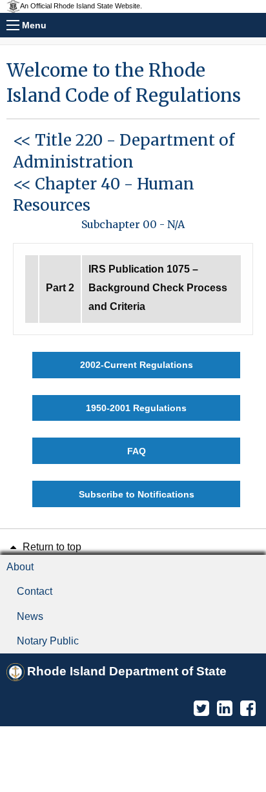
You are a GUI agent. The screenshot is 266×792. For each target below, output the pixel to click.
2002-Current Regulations (136, 365)
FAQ (136, 451)
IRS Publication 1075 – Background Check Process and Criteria (157, 288)
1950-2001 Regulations (136, 408)
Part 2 (60, 287)
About (20, 566)
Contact (34, 591)
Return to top (50, 546)
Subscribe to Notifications (136, 494)
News (30, 616)
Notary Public (48, 640)
